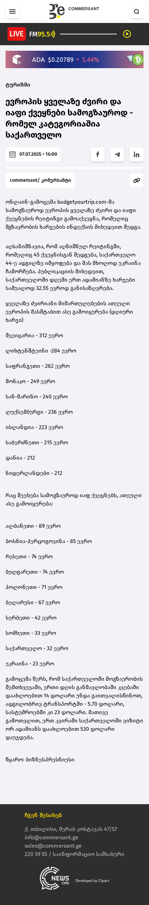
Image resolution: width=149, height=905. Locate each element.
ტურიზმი (18, 84)
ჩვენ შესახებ (43, 815)
